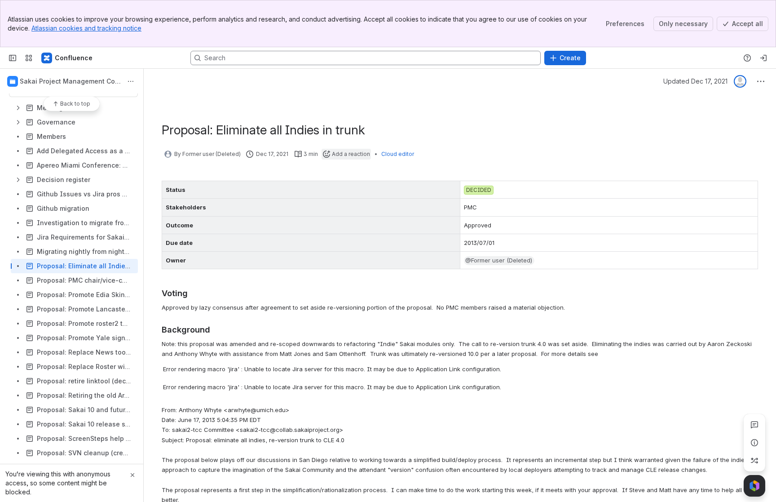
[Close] (132, 475)
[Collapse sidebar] (12, 58)
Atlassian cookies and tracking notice (86, 28)
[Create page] (754, 460)
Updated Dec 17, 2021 (695, 81)
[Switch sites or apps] (29, 58)
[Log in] (763, 58)
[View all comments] (754, 425)
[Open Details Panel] (754, 442)
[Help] (747, 58)
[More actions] (130, 81)
